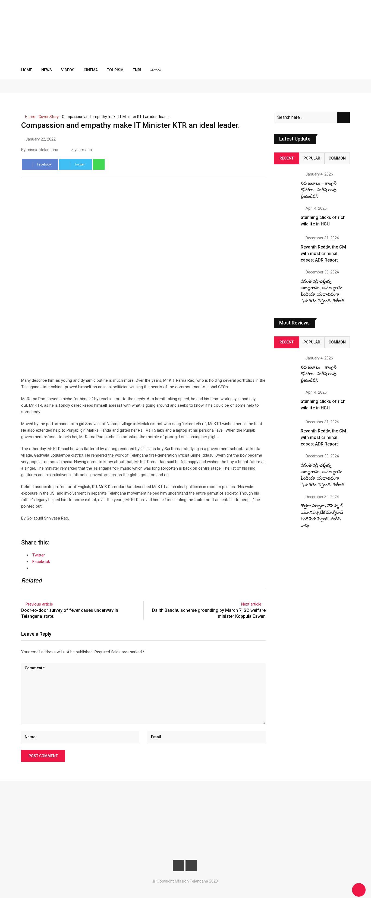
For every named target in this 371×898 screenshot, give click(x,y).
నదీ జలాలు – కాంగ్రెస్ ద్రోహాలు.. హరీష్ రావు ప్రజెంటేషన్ (319, 190)
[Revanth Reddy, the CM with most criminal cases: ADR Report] (285, 247)
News (46, 70)
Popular (311, 158)
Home (26, 70)
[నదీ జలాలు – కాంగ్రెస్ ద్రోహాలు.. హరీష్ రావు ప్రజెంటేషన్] (285, 183)
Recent (286, 158)
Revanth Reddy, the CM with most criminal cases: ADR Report (323, 253)
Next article (251, 604)
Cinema (91, 70)
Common (337, 158)
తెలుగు (155, 70)
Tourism (115, 70)
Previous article (39, 604)
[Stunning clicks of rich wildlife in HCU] (285, 217)
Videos (67, 70)
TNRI (137, 70)
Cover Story (49, 116)
